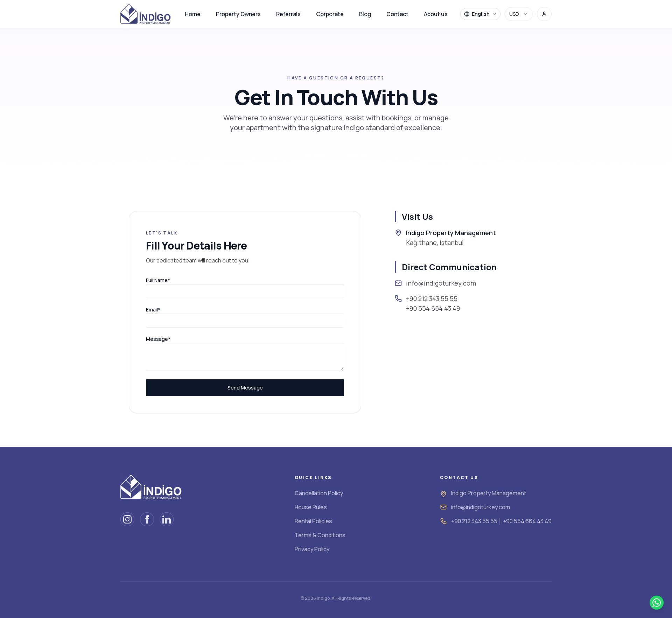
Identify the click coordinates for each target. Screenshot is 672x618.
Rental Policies (313, 521)
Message (158, 339)
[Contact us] (657, 603)
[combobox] (519, 14)
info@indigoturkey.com (480, 507)
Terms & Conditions (320, 535)
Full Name (158, 280)
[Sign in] (544, 14)
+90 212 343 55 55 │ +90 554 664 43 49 (501, 521)
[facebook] (147, 519)
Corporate (330, 14)
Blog (365, 14)
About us (436, 14)
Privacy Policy (312, 549)
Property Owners (238, 14)
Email (153, 309)
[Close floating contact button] (662, 597)
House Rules (311, 507)
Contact (397, 14)
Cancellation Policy (319, 493)
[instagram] (127, 519)
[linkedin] (167, 519)
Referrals (288, 14)
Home (193, 14)
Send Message (245, 387)
